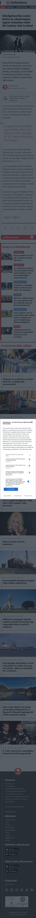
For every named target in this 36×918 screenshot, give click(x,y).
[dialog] (18, 459)
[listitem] (18, 455)
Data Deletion (8, 495)
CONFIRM (10, 489)
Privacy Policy (28, 495)
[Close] (32, 422)
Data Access (18, 495)
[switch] (28, 459)
